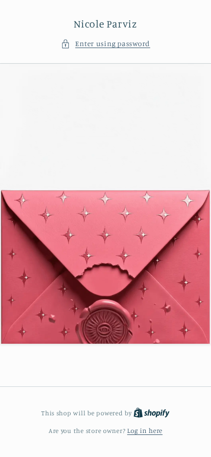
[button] (105, 43)
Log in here (144, 430)
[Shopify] (151, 413)
